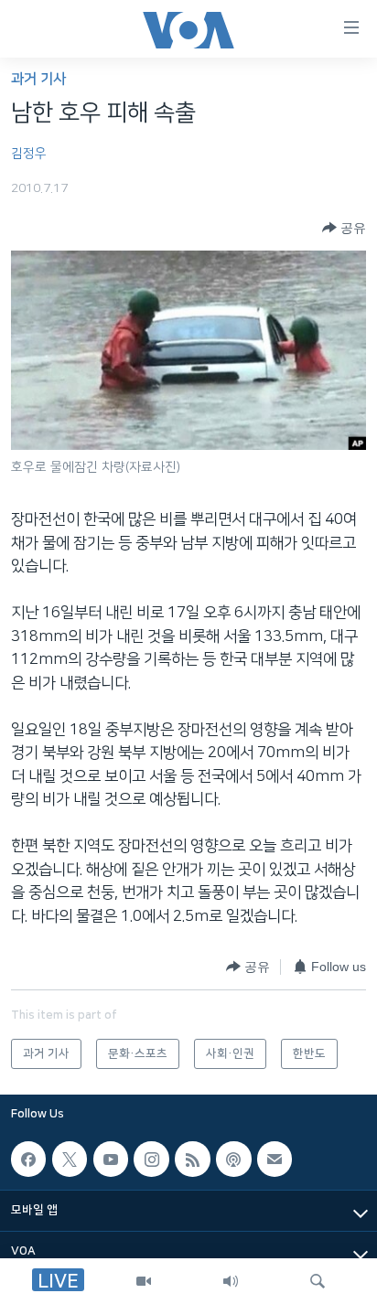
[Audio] (230, 1281)
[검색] (317, 1281)
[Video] (143, 1281)
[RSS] (192, 1158)
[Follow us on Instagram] (151, 1158)
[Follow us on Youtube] (110, 1158)
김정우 (29, 153)
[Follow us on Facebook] (28, 1158)
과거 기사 (38, 79)
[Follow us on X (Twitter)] (69, 1158)
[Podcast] (233, 1158)
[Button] (344, 228)
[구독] (274, 1158)
